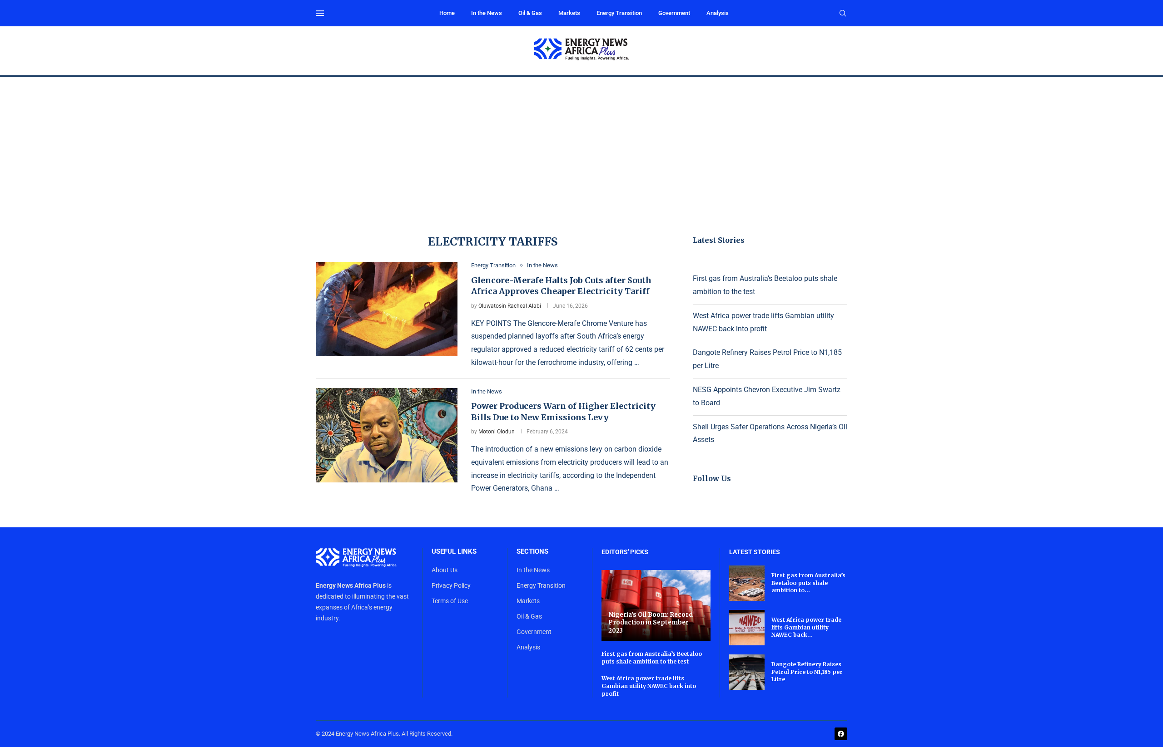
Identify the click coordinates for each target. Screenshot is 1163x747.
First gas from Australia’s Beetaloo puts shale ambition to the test (651, 657)
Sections (532, 551)
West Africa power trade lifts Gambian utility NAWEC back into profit (648, 686)
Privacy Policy (451, 585)
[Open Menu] (320, 13)
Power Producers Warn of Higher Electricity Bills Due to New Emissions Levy (563, 411)
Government (674, 13)
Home (447, 13)
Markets (569, 13)
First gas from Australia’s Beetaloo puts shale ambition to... (808, 583)
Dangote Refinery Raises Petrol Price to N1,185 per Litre (807, 672)
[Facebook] (841, 733)
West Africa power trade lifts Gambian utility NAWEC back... (806, 627)
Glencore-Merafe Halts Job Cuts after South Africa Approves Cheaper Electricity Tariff (561, 285)
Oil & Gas (530, 13)
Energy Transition (619, 13)
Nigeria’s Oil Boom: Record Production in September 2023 (650, 622)
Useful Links (454, 551)
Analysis (717, 13)
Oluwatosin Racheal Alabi (509, 306)
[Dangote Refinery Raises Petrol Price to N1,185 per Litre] (747, 672)
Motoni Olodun (496, 431)
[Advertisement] (581, 144)
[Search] (842, 13)
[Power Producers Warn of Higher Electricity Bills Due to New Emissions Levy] (386, 435)
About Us (444, 570)
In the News (486, 13)
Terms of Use (450, 601)
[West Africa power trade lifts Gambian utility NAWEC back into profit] (747, 627)
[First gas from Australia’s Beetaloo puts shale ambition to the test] (747, 583)
